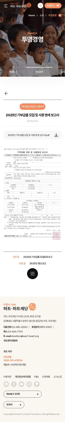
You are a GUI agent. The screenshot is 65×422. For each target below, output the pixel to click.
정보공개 (39, 71)
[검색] (40, 5)
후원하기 (51, 5)
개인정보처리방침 (23, 376)
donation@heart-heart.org (25, 336)
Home (31, 15)
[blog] (6, 384)
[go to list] (32, 273)
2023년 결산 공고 (37, 263)
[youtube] (21, 384)
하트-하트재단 (20, 6)
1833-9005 (45, 327)
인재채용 (46, 376)
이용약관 (7, 376)
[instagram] (29, 384)
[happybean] (37, 384)
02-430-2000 (19, 327)
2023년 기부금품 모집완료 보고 (37, 256)
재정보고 (13, 71)
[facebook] (14, 384)
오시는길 (58, 376)
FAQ (36, 376)
